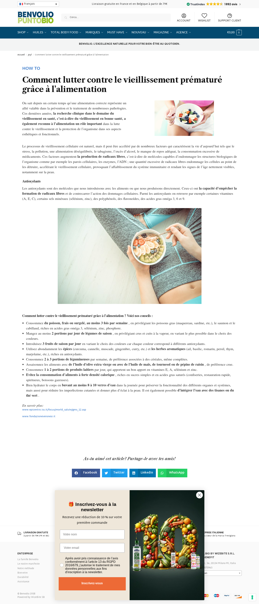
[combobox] (216, 573)
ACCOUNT (184, 20)
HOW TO (31, 69)
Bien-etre (22, 573)
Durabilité (23, 577)
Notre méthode (25, 568)
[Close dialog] (199, 495)
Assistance (23, 582)
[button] (234, 33)
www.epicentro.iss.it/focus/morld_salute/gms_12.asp (54, 410)
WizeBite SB (38, 597)
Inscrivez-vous (92, 583)
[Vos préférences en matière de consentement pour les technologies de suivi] (252, 597)
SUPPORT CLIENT (229, 20)
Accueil (21, 55)
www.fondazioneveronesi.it (38, 416)
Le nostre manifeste (28, 564)
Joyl (30, 55)
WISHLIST (204, 20)
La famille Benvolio (27, 559)
